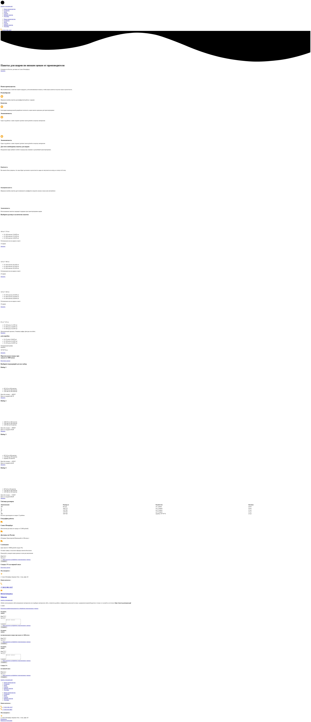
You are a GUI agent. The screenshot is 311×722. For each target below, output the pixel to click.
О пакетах (6, 10)
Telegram (4, 597)
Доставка (6, 16)
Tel (2, 557)
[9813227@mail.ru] (1, 590)
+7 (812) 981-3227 (7, 587)
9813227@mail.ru (7, 594)
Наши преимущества (9, 9)
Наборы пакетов (8, 15)
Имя (2, 556)
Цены (5, 12)
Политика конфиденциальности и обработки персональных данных (19, 608)
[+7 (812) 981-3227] (1, 584)
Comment (3, 624)
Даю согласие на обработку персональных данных (17, 559)
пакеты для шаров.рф (6, 6)
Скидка (6, 13)
